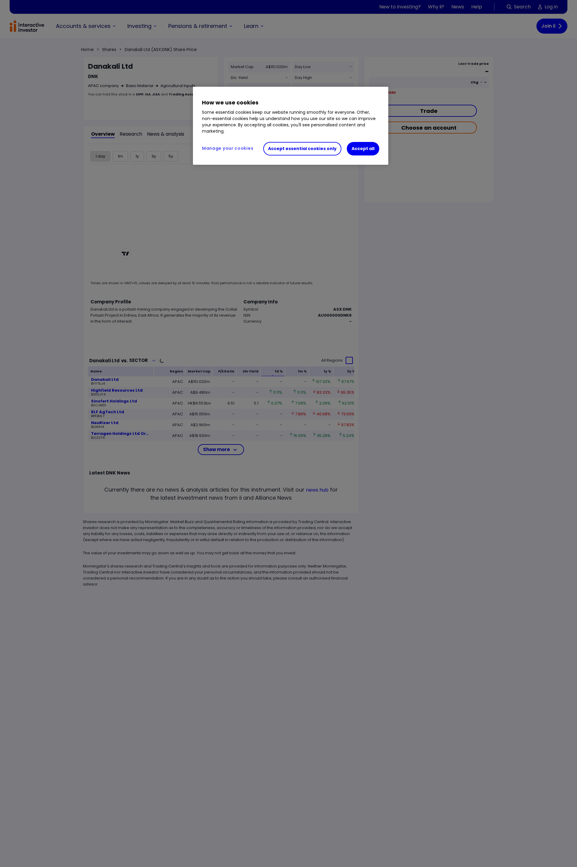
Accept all (363, 149)
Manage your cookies (227, 148)
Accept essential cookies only (302, 149)
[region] (290, 126)
